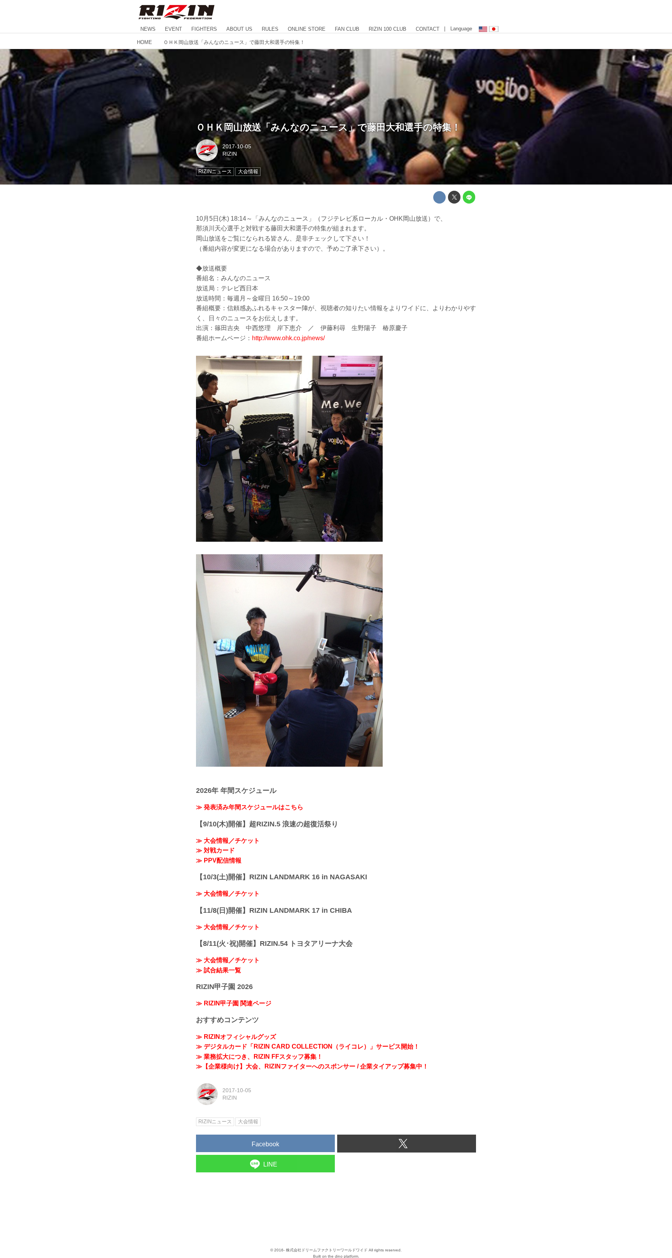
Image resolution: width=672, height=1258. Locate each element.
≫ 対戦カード (215, 850)
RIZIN (229, 154)
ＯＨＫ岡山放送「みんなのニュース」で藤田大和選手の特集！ (328, 127)
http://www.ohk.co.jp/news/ (288, 338)
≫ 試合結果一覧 (218, 970)
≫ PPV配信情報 (219, 860)
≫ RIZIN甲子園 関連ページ (233, 1003)
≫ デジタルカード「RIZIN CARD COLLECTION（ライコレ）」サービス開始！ (308, 1046)
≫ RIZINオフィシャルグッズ (236, 1036)
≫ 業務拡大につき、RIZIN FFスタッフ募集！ (259, 1056)
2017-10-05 (236, 146)
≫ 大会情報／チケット (228, 840)
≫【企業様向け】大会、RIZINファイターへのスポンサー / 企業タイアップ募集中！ (312, 1066)
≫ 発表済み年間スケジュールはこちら (249, 807)
